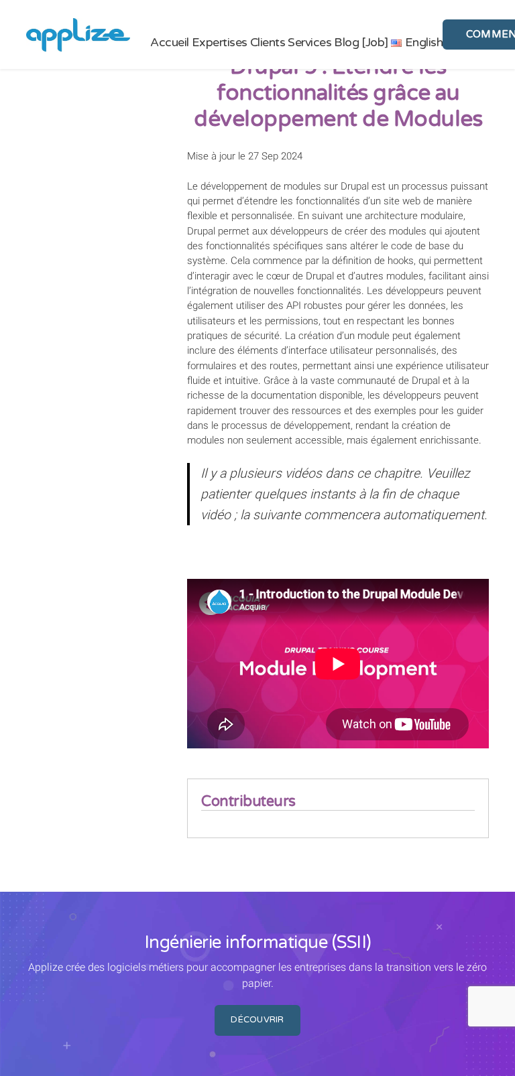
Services (309, 43)
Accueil (169, 43)
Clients (268, 43)
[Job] (374, 43)
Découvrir (257, 1019)
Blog (346, 43)
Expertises (219, 43)
